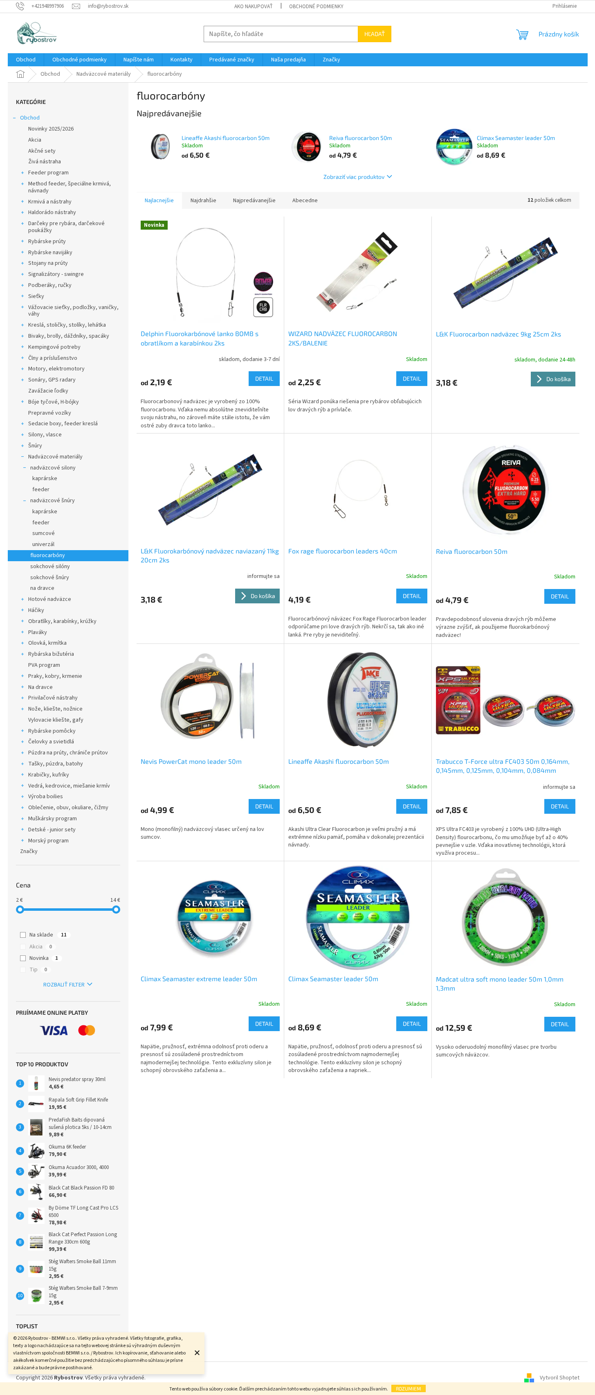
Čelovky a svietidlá (51, 742)
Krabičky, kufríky (48, 775)
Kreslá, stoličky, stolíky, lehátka (67, 325)
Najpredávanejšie (254, 200)
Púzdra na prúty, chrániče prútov (68, 753)
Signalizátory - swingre (56, 274)
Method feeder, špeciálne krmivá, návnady (69, 187)
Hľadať (374, 33)
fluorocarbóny (47, 555)
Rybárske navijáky (50, 252)
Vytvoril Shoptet (559, 1378)
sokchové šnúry (49, 577)
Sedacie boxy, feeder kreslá (63, 424)
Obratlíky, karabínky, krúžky (62, 621)
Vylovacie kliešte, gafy (55, 720)
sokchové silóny (50, 566)
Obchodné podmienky (316, 6)
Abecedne (305, 200)
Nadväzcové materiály (55, 457)
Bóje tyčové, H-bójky (53, 402)
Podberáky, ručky (50, 285)
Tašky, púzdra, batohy (55, 764)
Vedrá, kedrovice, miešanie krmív (69, 786)
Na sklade (48, 935)
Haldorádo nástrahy (52, 212)
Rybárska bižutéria (51, 654)
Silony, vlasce (45, 435)
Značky (29, 851)
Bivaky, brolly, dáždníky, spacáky (68, 336)
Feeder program (48, 173)
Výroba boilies (45, 796)
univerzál (43, 544)
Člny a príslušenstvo (52, 358)
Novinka (43, 958)
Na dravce (40, 687)
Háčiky (36, 610)
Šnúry (35, 446)
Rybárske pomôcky (52, 731)
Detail (264, 378)
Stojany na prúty (48, 263)
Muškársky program (52, 819)
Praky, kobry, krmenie (55, 676)
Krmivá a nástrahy (50, 202)
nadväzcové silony (53, 468)
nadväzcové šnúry (52, 501)
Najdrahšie (203, 200)
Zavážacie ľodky (48, 391)
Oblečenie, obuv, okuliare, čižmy (68, 808)
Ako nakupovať (253, 6)
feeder (40, 489)
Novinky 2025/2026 (51, 129)
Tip (38, 970)
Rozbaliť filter (64, 985)
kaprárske (44, 478)
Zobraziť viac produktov (353, 176)
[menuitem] (26, 59)
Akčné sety (42, 151)
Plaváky (37, 632)
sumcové (43, 533)
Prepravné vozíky (49, 413)
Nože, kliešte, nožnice (55, 709)
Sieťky (36, 296)
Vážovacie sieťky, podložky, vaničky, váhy (73, 310)
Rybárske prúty (47, 241)
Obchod (30, 118)
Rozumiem (408, 1388)
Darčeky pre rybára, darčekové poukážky (66, 227)
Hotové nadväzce (49, 599)
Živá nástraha (44, 162)
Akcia (34, 140)
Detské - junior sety (52, 830)
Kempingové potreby (54, 347)
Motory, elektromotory (56, 369)
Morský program (48, 841)
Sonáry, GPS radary (52, 380)
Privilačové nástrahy (53, 698)
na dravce (42, 588)
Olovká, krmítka (47, 643)
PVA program (44, 665)
